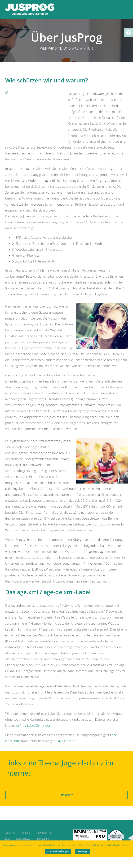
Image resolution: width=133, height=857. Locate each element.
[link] (128, 32)
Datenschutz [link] (23, 838)
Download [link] (42, 832)
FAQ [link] (7, 838)
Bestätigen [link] (82, 851)
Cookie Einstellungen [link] (58, 851)
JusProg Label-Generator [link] (33, 725)
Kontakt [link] (26, 832)
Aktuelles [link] (10, 832)
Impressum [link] (43, 838)
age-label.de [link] (66, 741)
